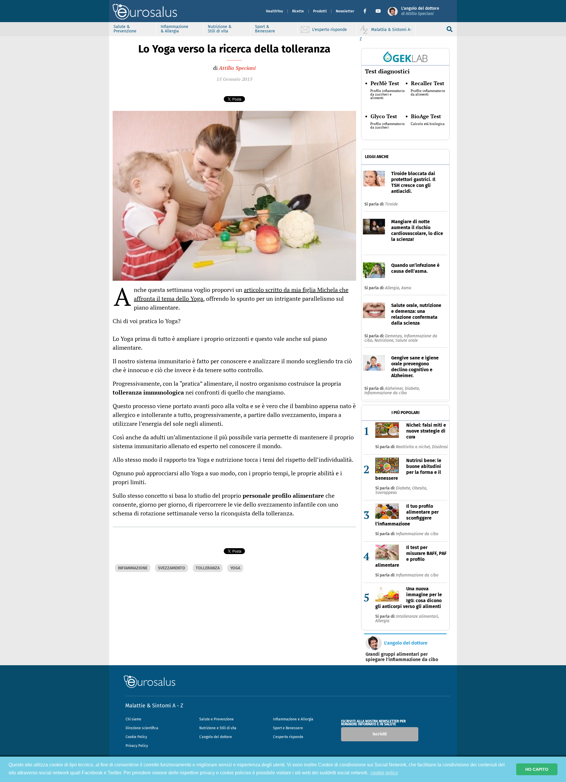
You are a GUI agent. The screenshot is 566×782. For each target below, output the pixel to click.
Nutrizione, (384, 340)
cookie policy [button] (384, 772)
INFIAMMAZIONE (132, 568)
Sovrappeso (386, 492)
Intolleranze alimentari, (417, 616)
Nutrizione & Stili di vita (219, 29)
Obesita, (419, 488)
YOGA (235, 568)
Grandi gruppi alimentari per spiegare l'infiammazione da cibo (402, 657)
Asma (406, 287)
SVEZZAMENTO (171, 568)
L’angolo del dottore (215, 737)
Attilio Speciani (237, 67)
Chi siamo (133, 719)
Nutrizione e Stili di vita (217, 728)
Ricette (298, 11)
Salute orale (406, 340)
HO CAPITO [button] (536, 769)
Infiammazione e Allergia (293, 719)
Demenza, (394, 336)
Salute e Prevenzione (216, 719)
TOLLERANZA (208, 568)
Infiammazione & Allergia (174, 29)
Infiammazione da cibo (385, 392)
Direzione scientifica (142, 728)
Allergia (382, 620)
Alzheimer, (395, 388)
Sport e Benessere (288, 728)
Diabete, (412, 388)
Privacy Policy (137, 746)
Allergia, (393, 287)
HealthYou (274, 11)
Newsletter (345, 11)
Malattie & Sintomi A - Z (154, 705)
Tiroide (391, 204)
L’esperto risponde (288, 737)
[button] (367, 11)
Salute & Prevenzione (124, 29)
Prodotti (320, 11)
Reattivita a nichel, (414, 446)
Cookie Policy (136, 737)
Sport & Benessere (265, 29)
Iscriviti (380, 734)
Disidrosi (440, 446)
